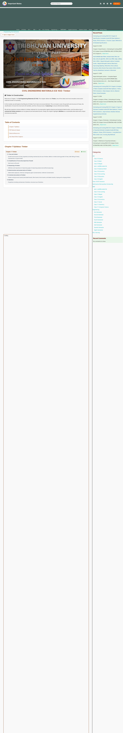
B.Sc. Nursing (45, 29)
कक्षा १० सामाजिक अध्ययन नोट (100, 166)
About (90, 29)
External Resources (14, 133)
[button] (117, 3)
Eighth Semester (98, 230)
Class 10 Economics (99, 171)
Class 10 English (98, 179)
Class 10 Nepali (98, 163)
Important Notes (14, 4)
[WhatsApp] (111, 3)
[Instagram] (107, 3)
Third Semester (98, 217)
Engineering (54, 29)
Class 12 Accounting (99, 192)
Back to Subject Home (9, 34)
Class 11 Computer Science (101, 207)
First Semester (15, 32)
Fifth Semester (98, 222)
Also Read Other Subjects (16, 136)
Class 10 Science (98, 158)
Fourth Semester (98, 220)
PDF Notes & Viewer (14, 130)
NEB (34, 29)
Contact (96, 29)
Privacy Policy (103, 29)
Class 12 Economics (99, 199)
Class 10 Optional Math (100, 169)
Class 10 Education (99, 176)
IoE (39, 29)
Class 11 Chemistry (99, 204)
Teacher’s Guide (83, 29)
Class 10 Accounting (99, 174)
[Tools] (100, 3)
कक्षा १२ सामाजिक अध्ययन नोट (100, 189)
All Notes (23, 29)
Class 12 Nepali (98, 194)
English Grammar (72, 29)
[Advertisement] (61, 18)
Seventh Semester (99, 227)
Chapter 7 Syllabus (14, 127)
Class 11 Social (98, 202)
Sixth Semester (98, 225)
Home (17, 29)
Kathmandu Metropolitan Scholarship (103, 184)
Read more (105, 53)
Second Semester (98, 214)
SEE (29, 29)
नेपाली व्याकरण (63, 29)
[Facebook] (104, 3)
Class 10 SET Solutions (99, 181)
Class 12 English (98, 197)
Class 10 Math (98, 161)
